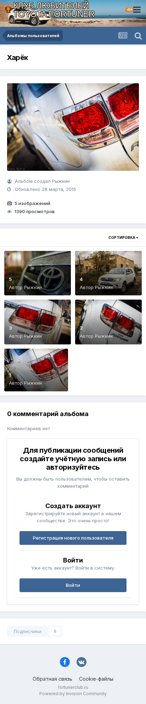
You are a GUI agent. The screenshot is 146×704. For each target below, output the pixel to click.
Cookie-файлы (96, 679)
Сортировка (122, 237)
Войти (73, 585)
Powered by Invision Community (73, 693)
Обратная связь (52, 679)
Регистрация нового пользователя (73, 538)
